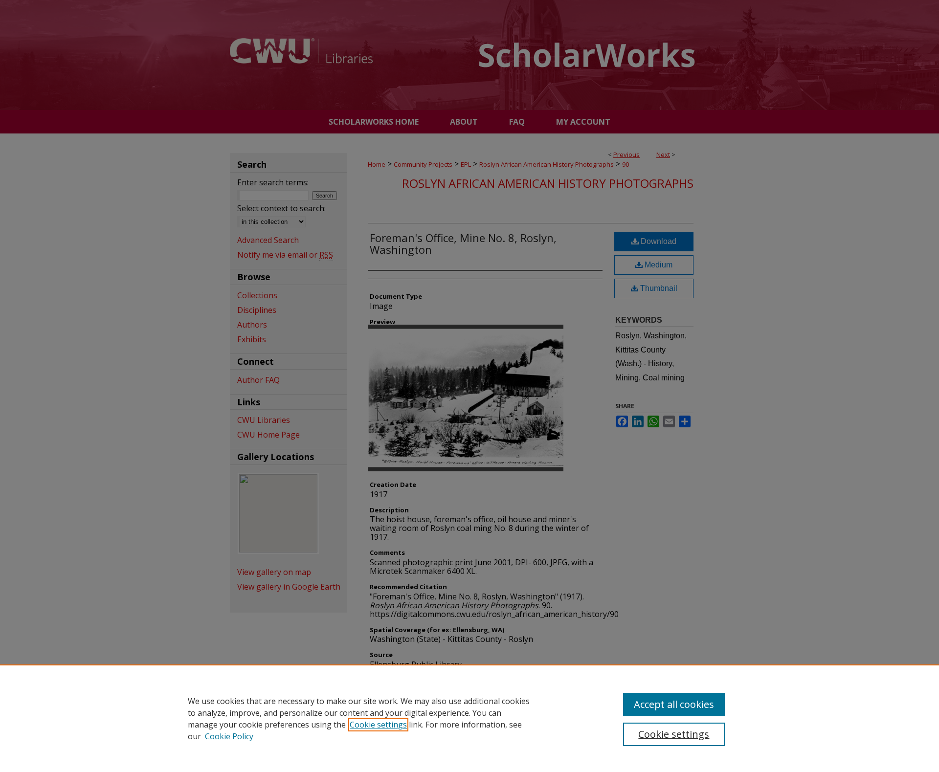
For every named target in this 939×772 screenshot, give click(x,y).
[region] (469, 718)
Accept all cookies (674, 704)
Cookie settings (378, 724)
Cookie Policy (229, 736)
